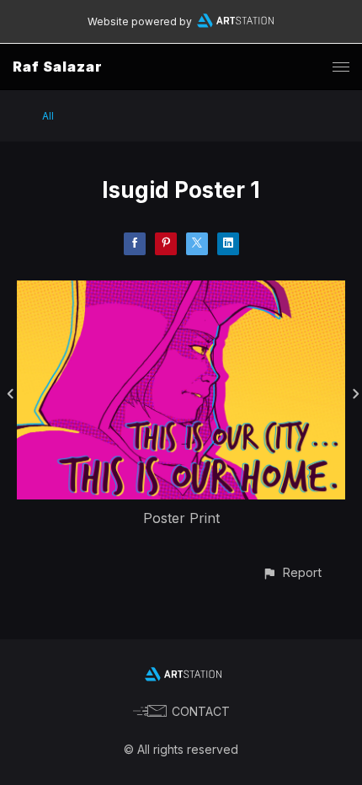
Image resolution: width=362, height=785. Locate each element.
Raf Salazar (58, 66)
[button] (291, 572)
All (48, 115)
